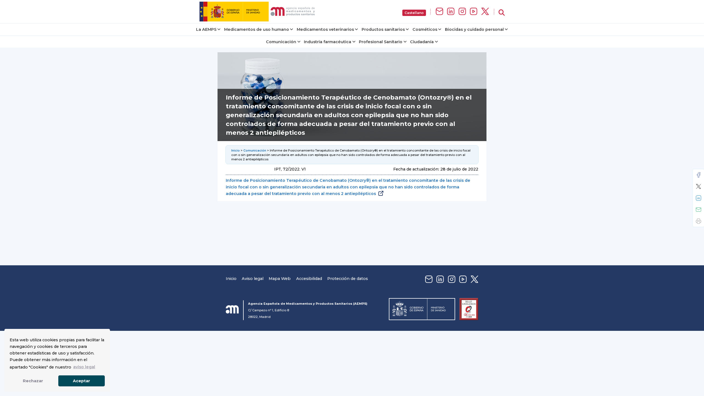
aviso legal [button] (84, 366)
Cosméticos (425, 29)
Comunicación (281, 41)
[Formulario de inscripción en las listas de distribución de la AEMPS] (439, 11)
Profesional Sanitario (380, 41)
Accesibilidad (309, 278)
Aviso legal (252, 278)
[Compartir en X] (698, 186)
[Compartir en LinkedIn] (698, 198)
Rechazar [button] (33, 380)
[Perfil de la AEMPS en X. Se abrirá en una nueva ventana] (485, 11)
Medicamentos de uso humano (256, 29)
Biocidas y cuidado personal (474, 29)
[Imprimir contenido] (698, 221)
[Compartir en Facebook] (698, 174)
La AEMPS (206, 29)
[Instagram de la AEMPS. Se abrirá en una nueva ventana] (462, 11)
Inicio (235, 150)
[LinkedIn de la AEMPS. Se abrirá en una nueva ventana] (450, 11)
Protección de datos (347, 278)
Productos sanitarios (383, 29)
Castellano (414, 13)
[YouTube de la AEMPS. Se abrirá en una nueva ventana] (473, 11)
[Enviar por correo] (698, 209)
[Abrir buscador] (502, 13)
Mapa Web (280, 278)
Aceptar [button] (81, 380)
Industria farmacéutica (327, 41)
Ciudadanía (422, 41)
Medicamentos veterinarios (325, 29)
